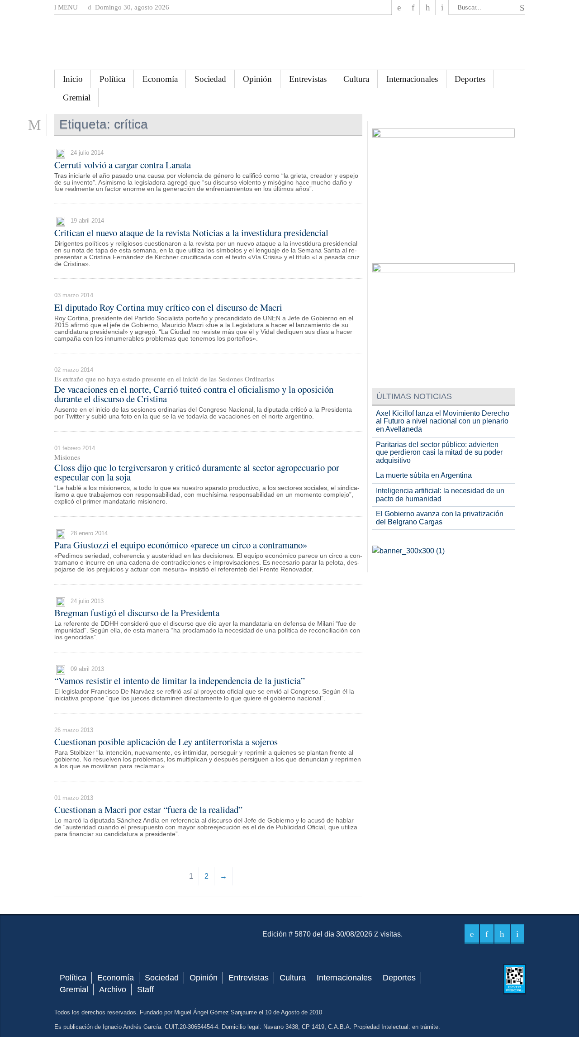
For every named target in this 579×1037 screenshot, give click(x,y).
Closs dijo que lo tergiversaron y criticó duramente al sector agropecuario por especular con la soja (196, 472)
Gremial (76, 97)
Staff (145, 989)
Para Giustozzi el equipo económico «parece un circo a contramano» (180, 544)
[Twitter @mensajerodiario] (413, 7)
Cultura (356, 79)
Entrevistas (308, 79)
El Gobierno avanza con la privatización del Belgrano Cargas (439, 518)
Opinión (257, 79)
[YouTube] (427, 7)
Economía (160, 79)
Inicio (73, 79)
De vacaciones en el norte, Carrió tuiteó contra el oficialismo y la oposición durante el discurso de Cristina (193, 394)
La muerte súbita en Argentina (424, 475)
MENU (67, 7)
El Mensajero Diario (289, 42)
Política (112, 79)
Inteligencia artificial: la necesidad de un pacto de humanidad (440, 495)
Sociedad (210, 79)
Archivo (112, 989)
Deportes (470, 79)
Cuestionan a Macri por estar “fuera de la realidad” (148, 809)
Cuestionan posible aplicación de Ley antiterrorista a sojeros (166, 741)
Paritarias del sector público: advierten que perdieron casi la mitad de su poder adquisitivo (439, 452)
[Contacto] (442, 7)
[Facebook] (399, 7)
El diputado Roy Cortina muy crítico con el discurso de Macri (168, 307)
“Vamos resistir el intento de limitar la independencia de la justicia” (179, 680)
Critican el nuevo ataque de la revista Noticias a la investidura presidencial (191, 232)
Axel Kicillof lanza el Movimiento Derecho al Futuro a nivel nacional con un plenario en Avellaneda (442, 421)
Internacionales (412, 79)
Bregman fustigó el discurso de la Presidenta (136, 612)
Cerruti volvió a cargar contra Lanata (122, 164)
